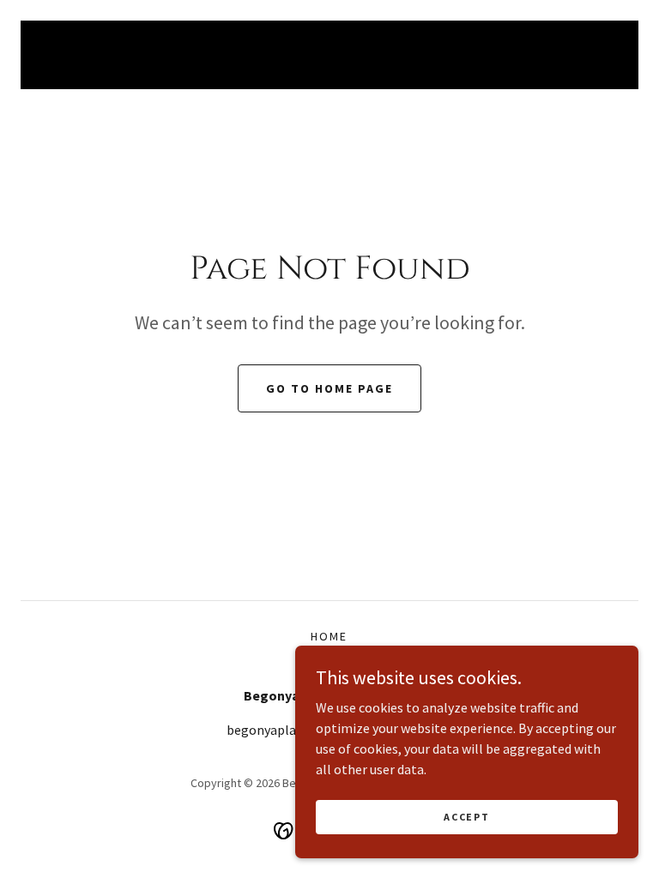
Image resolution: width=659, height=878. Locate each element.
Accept (466, 816)
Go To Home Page (329, 388)
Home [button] (329, 636)
